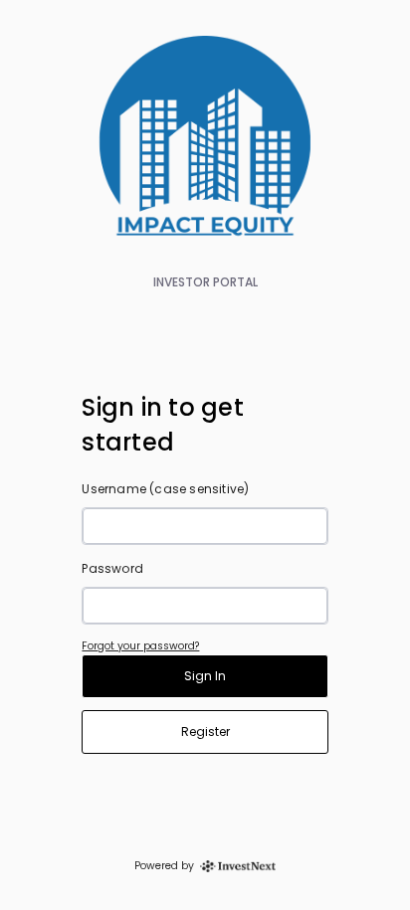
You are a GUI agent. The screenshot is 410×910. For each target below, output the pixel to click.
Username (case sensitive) (165, 488)
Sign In (205, 675)
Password (112, 568)
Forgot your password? (140, 645)
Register (205, 731)
